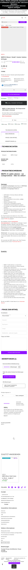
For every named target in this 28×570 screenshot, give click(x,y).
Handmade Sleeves (16, 241)
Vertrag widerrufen (14, 563)
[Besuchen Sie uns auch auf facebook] (9, 487)
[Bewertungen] (16, 62)
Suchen (22, 22)
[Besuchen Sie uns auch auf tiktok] (22, 487)
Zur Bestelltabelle (5, 76)
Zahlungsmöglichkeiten (5, 520)
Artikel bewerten (9, 376)
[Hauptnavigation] (14, 15)
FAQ (2, 540)
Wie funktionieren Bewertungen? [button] (10, 386)
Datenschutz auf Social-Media (6, 518)
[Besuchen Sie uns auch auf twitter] (12, 487)
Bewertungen (10, 141)
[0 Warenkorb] (22, 17)
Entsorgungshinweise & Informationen (8, 516)
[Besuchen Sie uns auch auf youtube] (15, 487)
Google (3, 550)
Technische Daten (11, 130)
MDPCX (2, 54)
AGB (2, 514)
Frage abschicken (14, 352)
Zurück (2, 25)
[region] (14, 25)
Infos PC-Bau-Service (5, 542)
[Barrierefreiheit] (2, 564)
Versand (4, 68)
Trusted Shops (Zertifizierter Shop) (11, 549)
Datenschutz (3, 512)
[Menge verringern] (2, 90)
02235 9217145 (5, 494)
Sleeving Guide (4, 536)
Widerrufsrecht (3, 524)
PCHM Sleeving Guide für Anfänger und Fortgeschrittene (11, 532)
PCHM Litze (6, 218)
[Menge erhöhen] (25, 90)
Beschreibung (9, 133)
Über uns (2, 538)
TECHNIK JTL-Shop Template (18, 561)
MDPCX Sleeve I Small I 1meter (9, 476)
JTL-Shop (11, 561)
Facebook (4, 551)
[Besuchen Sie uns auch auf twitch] (25, 487)
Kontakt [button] (6, 504)
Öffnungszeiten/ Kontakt (5, 530)
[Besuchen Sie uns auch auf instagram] (19, 487)
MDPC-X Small (8, 25)
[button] (10, 465)
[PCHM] (3, 17)
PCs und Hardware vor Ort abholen (7, 534)
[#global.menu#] (25, 17)
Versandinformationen (5, 522)
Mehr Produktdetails (7, 116)
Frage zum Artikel (11, 137)
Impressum (3, 510)
